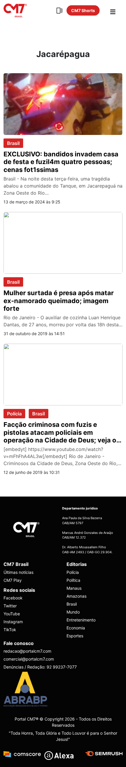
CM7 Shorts (83, 10)
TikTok (10, 629)
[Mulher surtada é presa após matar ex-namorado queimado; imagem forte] (63, 242)
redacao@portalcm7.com (27, 651)
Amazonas (76, 596)
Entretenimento (81, 619)
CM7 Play (13, 580)
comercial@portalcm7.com (29, 658)
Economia (76, 627)
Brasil (13, 143)
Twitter (10, 605)
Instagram (13, 621)
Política (73, 580)
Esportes (75, 635)
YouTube (12, 613)
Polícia (14, 414)
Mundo (73, 611)
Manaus (74, 588)
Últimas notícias (18, 572)
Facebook (13, 597)
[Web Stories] (59, 10)
